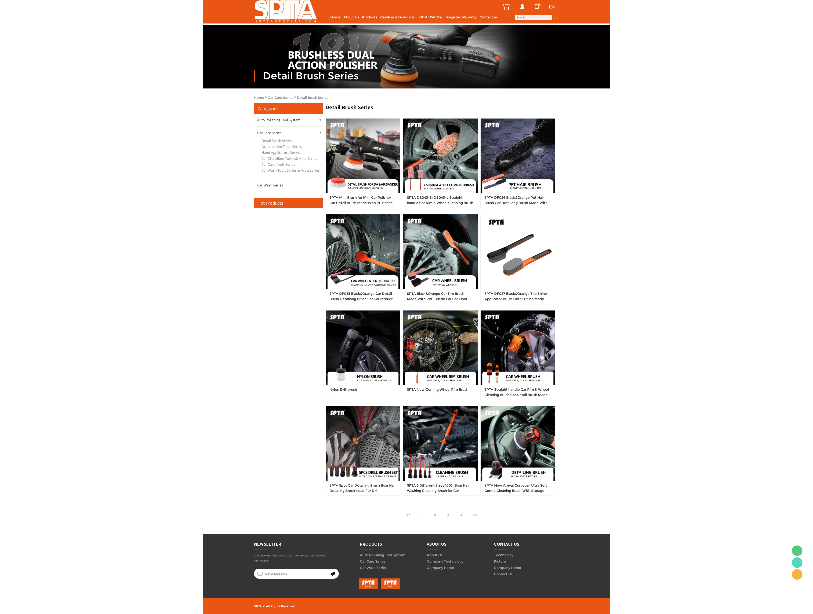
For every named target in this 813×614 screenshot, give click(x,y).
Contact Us (503, 574)
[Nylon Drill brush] (363, 347)
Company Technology (445, 561)
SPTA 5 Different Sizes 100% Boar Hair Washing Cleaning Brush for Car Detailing (438, 490)
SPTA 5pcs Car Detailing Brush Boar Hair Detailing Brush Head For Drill (362, 488)
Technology (503, 555)
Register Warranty (461, 17)
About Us (351, 17)
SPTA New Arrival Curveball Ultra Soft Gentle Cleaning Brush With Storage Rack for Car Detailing (515, 490)
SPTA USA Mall (431, 17)
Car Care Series (280, 98)
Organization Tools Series (281, 146)
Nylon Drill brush (343, 390)
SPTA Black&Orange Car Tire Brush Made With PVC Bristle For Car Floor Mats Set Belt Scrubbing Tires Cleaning (439, 299)
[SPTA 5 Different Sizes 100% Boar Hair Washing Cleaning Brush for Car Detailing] (440, 443)
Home (335, 17)
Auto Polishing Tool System (278, 120)
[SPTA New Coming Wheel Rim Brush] (440, 347)
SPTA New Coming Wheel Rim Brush (437, 390)
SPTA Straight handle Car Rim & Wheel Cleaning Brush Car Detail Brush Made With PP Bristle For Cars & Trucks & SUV (517, 395)
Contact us (489, 17)
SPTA (797, 562)
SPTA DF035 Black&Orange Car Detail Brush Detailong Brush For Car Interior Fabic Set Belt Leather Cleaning (361, 299)
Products (369, 17)
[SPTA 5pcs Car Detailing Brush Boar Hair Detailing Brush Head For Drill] (363, 443)
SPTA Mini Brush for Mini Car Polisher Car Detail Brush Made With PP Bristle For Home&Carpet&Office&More (361, 203)
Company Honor (440, 568)
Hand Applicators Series (280, 152)
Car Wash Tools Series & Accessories (290, 170)
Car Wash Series (270, 185)
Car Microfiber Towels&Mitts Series (289, 158)
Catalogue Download (398, 17)
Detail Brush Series (312, 98)
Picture (500, 561)
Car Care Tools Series (278, 164)
